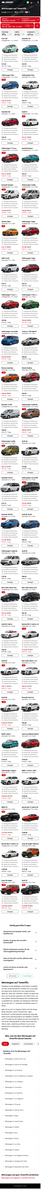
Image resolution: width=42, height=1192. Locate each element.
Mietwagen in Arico (11, 1133)
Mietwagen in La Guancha (13, 1093)
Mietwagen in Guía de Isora (14, 1110)
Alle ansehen (12, 976)
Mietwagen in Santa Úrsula (14, 1121)
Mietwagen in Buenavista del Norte (17, 1167)
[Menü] (38, 2)
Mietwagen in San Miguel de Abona (16, 1155)
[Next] (37, 33)
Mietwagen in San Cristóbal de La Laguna (19, 1076)
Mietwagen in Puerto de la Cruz (15, 1059)
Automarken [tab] (28, 1044)
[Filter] (37, 25)
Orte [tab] (5, 1044)
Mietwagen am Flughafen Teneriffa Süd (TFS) (18, 1178)
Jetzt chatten (28, 976)
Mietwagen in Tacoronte (13, 1087)
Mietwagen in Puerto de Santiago (16, 1064)
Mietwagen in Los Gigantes (14, 1099)
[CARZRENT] (9, 2)
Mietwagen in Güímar (12, 1150)
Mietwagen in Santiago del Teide (16, 1161)
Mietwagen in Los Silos (12, 1144)
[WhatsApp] (27, 2)
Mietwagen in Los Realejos (14, 1082)
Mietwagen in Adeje (11, 1116)
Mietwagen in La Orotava (13, 1070)
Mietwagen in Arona (11, 1138)
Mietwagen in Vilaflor (12, 1127)
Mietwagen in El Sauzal (12, 1104)
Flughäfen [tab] (15, 1044)
